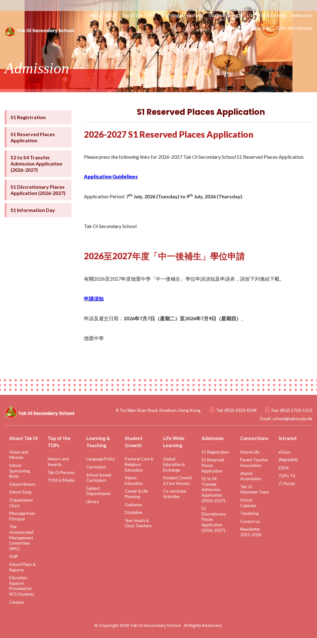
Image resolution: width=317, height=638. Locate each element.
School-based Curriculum (98, 477)
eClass (284, 452)
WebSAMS (288, 459)
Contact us (250, 521)
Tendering (249, 513)
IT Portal (287, 483)
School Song (20, 491)
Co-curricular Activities (175, 494)
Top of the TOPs (138, 15)
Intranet (262, 28)
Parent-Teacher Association (254, 462)
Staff (13, 556)
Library (92, 501)
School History (22, 484)
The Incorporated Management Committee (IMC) (21, 537)
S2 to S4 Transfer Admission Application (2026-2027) (36, 163)
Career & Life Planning (136, 494)
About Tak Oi (102, 15)
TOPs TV (287, 475)
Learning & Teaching (182, 15)
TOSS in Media (61, 480)
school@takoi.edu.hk (292, 418)
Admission (301, 15)
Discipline (133, 512)
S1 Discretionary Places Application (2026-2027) (38, 190)
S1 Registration (28, 117)
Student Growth (224, 15)
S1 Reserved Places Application (33, 137)
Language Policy (100, 458)
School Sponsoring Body (19, 471)
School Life (249, 452)
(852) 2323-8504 (240, 410)
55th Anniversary (294, 28)
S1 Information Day (33, 210)
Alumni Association (250, 476)
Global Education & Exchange (174, 464)
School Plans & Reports (22, 567)
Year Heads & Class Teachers (138, 523)
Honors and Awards (58, 461)
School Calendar (248, 503)
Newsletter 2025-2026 (251, 532)
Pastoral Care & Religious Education (139, 464)
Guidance (133, 504)
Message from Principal (22, 516)
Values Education (134, 480)
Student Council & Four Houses (177, 480)
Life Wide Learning (266, 15)
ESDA (284, 467)
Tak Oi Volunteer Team (254, 489)
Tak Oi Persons (61, 472)
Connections (235, 28)
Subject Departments (98, 491)
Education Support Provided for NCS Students (21, 586)
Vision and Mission (18, 455)
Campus (16, 602)
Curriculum (96, 466)
